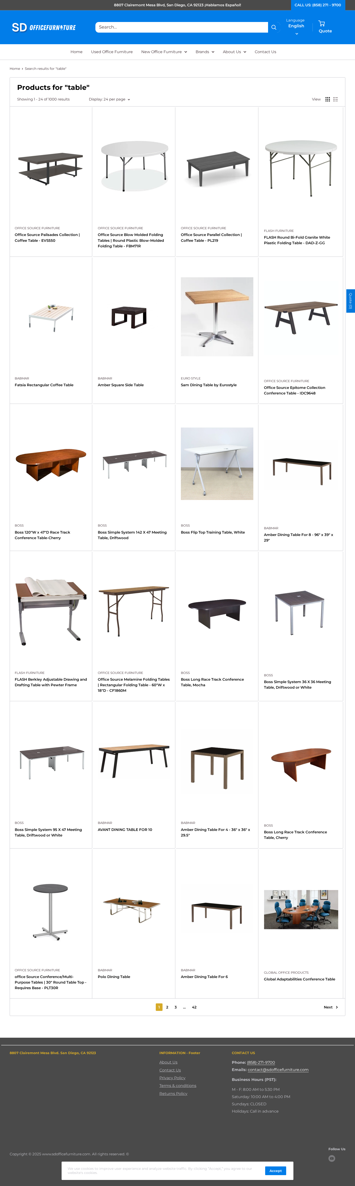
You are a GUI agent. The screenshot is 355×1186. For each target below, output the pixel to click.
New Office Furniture (161, 52)
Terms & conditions (177, 1085)
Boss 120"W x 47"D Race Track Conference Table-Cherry (42, 535)
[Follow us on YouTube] (331, 1158)
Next (328, 1007)
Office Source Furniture (37, 228)
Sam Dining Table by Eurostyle (209, 385)
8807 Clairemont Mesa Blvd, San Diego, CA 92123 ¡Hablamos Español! (177, 5)
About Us (232, 52)
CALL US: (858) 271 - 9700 (318, 5)
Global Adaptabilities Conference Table (299, 979)
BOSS (19, 525)
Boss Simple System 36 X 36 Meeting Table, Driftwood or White (297, 684)
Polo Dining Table (114, 976)
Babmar (22, 378)
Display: (96, 99)
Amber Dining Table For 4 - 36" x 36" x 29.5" (215, 832)
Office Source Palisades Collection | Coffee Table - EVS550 (47, 237)
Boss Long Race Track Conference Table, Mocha (212, 682)
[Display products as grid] (328, 99)
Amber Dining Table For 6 (204, 976)
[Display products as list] (336, 99)
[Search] (274, 27)
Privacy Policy (172, 1078)
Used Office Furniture (112, 52)
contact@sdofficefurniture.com (278, 1069)
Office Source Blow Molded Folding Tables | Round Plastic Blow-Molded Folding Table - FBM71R (131, 240)
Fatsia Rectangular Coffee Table (44, 385)
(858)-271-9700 (261, 1062)
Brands (202, 52)
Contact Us (265, 52)
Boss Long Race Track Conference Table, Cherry (295, 835)
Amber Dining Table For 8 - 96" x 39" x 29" (298, 537)
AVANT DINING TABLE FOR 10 (125, 829)
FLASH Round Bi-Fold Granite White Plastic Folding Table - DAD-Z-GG (297, 240)
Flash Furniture (279, 231)
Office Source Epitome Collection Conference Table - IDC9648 (294, 390)
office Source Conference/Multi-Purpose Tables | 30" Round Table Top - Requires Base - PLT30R (50, 982)
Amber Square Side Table (121, 385)
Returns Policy (173, 1093)
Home (77, 52)
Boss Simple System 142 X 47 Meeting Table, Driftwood (132, 535)
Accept (276, 1171)
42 (194, 1007)
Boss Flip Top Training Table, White (213, 532)
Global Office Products (286, 972)
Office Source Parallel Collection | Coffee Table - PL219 (211, 237)
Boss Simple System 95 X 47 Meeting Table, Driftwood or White (48, 832)
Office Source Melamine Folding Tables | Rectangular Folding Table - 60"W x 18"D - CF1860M (134, 685)
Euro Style (191, 378)
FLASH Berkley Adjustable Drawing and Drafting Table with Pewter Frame (51, 682)
